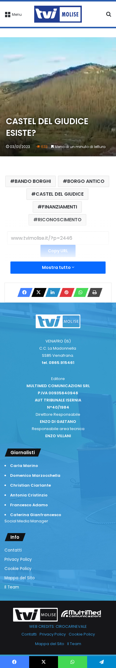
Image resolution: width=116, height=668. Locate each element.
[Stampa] (93, 292)
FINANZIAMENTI (59, 206)
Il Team (11, 587)
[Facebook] (23, 292)
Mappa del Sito (19, 578)
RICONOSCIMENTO (59, 219)
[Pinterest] (65, 292)
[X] (37, 292)
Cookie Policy (18, 569)
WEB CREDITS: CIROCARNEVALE (58, 626)
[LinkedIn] (51, 292)
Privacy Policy (18, 559)
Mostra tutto (57, 267)
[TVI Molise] (58, 14)
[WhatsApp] (79, 292)
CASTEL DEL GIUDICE (60, 194)
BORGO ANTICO (85, 181)
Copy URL (58, 251)
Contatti (13, 550)
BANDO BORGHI (33, 181)
